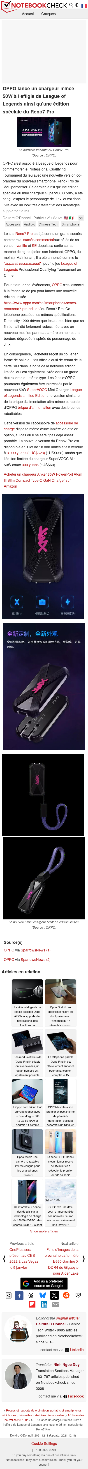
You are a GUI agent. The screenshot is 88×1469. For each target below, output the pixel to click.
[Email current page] (55, 1304)
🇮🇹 (71, 217)
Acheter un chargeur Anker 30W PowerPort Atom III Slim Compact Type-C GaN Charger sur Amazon (43, 480)
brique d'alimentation (34, 407)
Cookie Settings (44, 1443)
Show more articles (44, 1231)
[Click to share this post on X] (54, 1295)
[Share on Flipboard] (32, 1304)
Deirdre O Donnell (51, 1323)
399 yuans (30, 464)
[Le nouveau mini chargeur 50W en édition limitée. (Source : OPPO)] (44, 878)
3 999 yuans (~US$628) (26, 452)
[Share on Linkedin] (44, 1304)
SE (34, 245)
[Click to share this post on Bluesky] (42, 1295)
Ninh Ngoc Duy (66, 1364)
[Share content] (9, 1295)
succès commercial (38, 239)
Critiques (48, 13)
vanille (21, 245)
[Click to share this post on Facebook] (19, 1295)
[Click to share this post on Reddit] (66, 1295)
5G (81, 218)
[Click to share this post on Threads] (31, 1295)
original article (67, 1318)
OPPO (57, 284)
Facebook (75, 1396)
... (82, 13)
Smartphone (70, 224)
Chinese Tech (48, 224)
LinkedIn (76, 1349)
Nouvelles (25, 1415)
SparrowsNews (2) (36, 959)
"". (23, 263)
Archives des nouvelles (49, 1415)
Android (29, 224)
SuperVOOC (37, 389)
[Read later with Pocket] (78, 1295)
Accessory (13, 224)
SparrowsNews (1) (36, 950)
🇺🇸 (66, 217)
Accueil (28, 13)
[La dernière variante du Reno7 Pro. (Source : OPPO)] (44, 132)
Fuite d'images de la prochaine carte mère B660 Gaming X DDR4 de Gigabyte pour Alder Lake (62, 1261)
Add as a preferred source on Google (48, 1283)
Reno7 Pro (24, 233)
